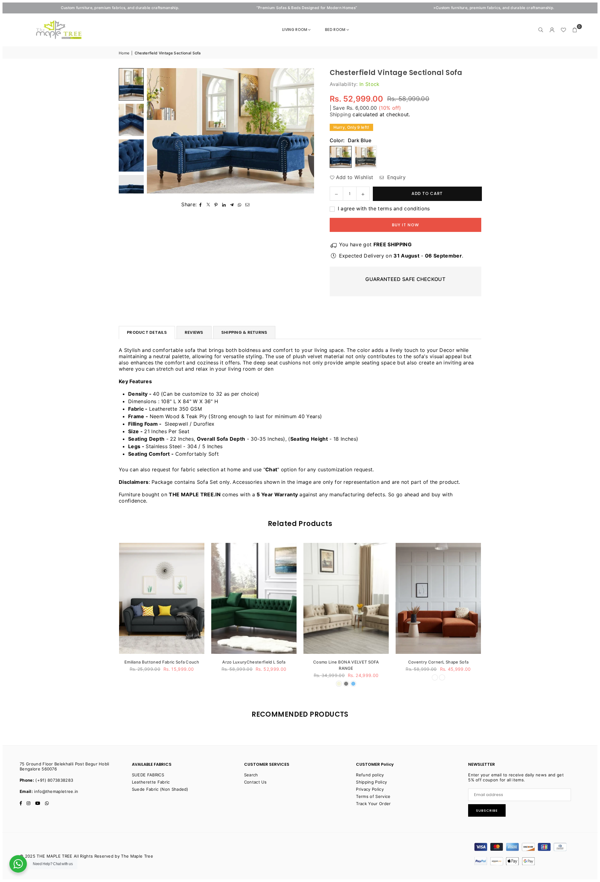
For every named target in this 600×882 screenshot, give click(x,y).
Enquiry (395, 177)
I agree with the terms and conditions (383, 208)
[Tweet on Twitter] (208, 204)
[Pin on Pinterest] (216, 204)
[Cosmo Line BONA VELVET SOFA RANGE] (273, 598)
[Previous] (155, 130)
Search (251, 774)
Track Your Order (373, 803)
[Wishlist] (563, 29)
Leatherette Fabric (151, 781)
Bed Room (335, 29)
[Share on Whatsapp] (239, 204)
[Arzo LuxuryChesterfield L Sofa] (180, 598)
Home (124, 53)
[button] (574, 29)
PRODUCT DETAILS (147, 332)
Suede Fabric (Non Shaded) (160, 789)
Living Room (295, 29)
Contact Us (255, 781)
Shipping (340, 114)
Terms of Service (373, 796)
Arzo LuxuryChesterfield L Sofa (180, 661)
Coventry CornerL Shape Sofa (365, 661)
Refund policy (370, 774)
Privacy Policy (369, 789)
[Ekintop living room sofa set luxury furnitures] (457, 598)
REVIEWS (194, 332)
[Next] (305, 130)
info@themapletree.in (56, 791)
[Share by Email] (247, 204)
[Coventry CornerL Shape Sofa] (365, 598)
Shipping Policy (371, 781)
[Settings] (552, 29)
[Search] (541, 29)
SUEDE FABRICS (148, 774)
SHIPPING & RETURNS (244, 332)
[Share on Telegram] (231, 204)
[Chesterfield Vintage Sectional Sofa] (131, 84)
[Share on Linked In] (224, 204)
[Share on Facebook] (200, 204)
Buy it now (405, 225)
